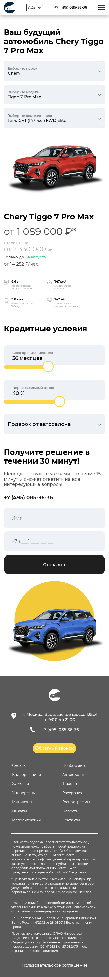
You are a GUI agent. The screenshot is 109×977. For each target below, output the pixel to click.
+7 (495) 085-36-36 (70, 7)
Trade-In (69, 783)
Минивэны (22, 802)
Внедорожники (26, 774)
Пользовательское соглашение (55, 965)
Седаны (19, 765)
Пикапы (19, 811)
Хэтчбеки (20, 783)
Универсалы (24, 793)
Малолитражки (26, 820)
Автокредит (73, 774)
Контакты (71, 820)
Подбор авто (74, 765)
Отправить (54, 564)
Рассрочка (72, 793)
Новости (70, 811)
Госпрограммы (76, 802)
